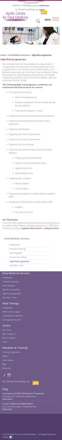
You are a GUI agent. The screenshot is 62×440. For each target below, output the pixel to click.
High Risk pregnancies (19, 261)
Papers (5, 356)
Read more (7, 399)
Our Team (6, 330)
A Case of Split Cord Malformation (17, 403)
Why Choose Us (9, 334)
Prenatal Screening (17, 249)
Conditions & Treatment (12, 315)
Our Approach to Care (11, 319)
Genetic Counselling (17, 257)
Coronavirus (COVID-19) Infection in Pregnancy (23, 393)
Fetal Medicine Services (18, 55)
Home (3, 55)
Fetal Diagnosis (15, 253)
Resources (6, 368)
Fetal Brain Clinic (16, 265)
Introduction (14, 244)
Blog (4, 364)
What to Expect (8, 338)
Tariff (4, 342)
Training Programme (11, 352)
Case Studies (7, 360)
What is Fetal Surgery (11, 311)
